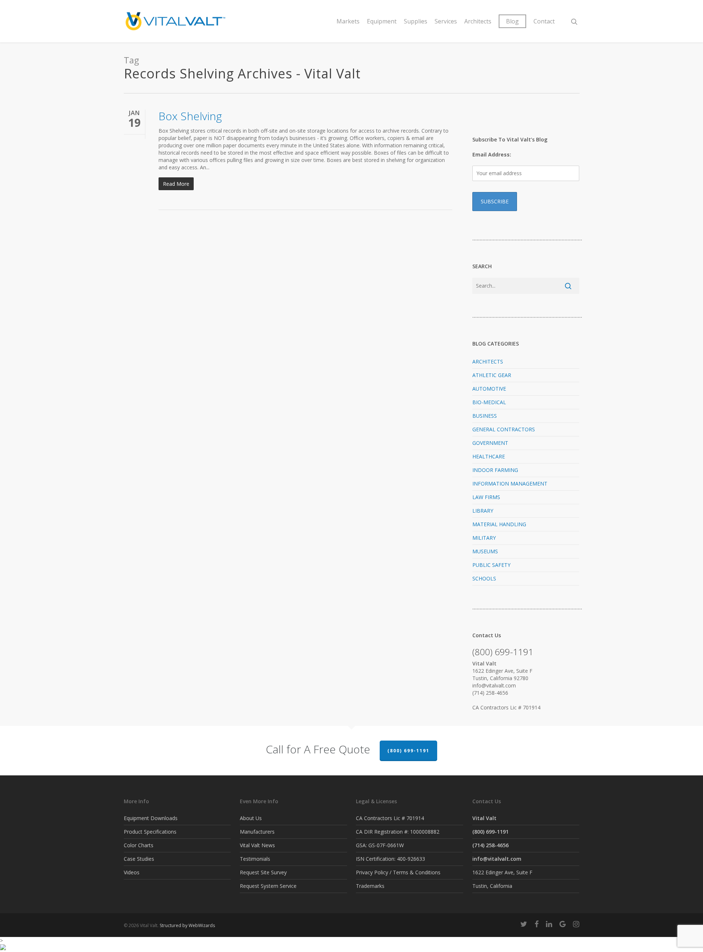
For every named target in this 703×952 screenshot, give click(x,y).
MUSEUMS (485, 551)
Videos (132, 872)
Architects (477, 21)
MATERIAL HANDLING (499, 524)
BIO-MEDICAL (489, 402)
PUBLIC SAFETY (491, 564)
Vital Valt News (257, 845)
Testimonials (255, 858)
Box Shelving (190, 115)
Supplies (415, 21)
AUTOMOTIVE (489, 388)
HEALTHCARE (488, 456)
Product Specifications (150, 831)
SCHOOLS (484, 578)
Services (446, 21)
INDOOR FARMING (495, 469)
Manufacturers (257, 831)
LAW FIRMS (486, 497)
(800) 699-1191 (408, 751)
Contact (544, 21)
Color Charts (138, 845)
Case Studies (139, 858)
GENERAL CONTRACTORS (503, 429)
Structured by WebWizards (187, 925)
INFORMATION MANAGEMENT (509, 483)
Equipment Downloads (151, 818)
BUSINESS (484, 415)
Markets (348, 21)
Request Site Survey (263, 872)
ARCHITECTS (487, 361)
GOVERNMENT (490, 442)
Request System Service (268, 885)
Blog (512, 21)
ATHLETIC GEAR (491, 375)
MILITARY (484, 537)
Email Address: (491, 154)
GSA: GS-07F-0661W (380, 845)
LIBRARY (482, 510)
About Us (251, 818)
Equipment (382, 21)
